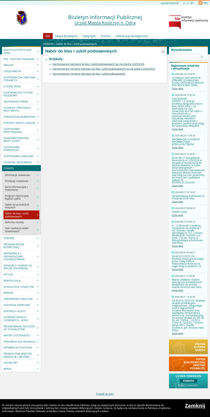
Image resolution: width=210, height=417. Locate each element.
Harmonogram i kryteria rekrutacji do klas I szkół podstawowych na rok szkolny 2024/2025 (103, 68)
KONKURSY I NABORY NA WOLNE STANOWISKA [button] (17, 267)
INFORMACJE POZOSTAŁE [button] (17, 347)
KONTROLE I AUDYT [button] (14, 311)
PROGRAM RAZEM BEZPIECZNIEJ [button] (13, 246)
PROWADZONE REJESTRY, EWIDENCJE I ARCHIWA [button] (17, 355)
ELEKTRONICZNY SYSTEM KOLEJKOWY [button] (18, 94)
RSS (205, 3)
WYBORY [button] (8, 292)
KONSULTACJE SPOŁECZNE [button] (18, 286)
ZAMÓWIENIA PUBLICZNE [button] (18, 298)
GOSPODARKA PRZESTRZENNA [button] (12, 130)
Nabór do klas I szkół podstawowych (76, 44)
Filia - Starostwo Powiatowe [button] (18, 59)
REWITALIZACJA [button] (12, 280)
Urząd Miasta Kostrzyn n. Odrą (105, 23)
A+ (192, 3)
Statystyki (89, 36)
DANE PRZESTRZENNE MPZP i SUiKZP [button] (16, 139)
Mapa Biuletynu (66, 36)
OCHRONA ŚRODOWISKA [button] (17, 162)
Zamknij (195, 405)
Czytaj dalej (177, 88)
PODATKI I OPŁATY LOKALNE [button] (19, 123)
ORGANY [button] (8, 65)
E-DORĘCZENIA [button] (12, 86)
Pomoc (106, 36)
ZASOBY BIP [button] (10, 362)
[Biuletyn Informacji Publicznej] (188, 28)
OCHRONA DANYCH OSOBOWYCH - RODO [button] (15, 318)
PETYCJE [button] (8, 274)
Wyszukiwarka (181, 49)
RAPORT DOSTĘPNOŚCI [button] (16, 335)
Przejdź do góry (105, 393)
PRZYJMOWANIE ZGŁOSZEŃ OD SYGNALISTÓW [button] (19, 328)
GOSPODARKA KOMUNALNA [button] (11, 148)
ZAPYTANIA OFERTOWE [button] (16, 305)
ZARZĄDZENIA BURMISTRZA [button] (19, 116)
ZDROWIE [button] (8, 238)
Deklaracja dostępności (132, 36)
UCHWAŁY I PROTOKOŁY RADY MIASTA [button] (17, 109)
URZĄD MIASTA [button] (12, 71)
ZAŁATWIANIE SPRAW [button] (15, 101)
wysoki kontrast (170, 3)
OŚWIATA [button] (8, 168)
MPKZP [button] (7, 368)
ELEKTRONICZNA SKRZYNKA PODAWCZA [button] (19, 79)
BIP (48, 36)
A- (184, 3)
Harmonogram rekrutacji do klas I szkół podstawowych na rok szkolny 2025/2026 (98, 64)
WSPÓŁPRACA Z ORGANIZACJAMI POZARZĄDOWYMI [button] (14, 256)
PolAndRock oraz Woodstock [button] (19, 341)
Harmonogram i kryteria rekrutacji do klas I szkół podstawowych (88, 73)
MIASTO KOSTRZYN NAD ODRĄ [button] (17, 51)
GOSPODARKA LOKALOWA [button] (18, 156)
